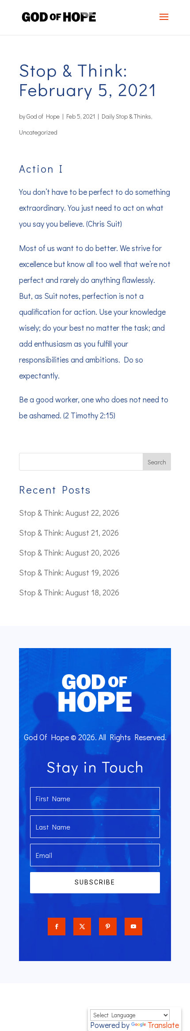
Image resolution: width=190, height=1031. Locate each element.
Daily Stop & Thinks (126, 116)
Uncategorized (38, 132)
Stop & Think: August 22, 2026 (69, 512)
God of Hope (43, 116)
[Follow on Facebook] (56, 926)
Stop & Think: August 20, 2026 (69, 552)
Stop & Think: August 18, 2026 (69, 592)
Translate (163, 1024)
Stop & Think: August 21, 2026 (69, 532)
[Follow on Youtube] (133, 926)
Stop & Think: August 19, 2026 (69, 572)
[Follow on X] (82, 926)
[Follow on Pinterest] (108, 926)
